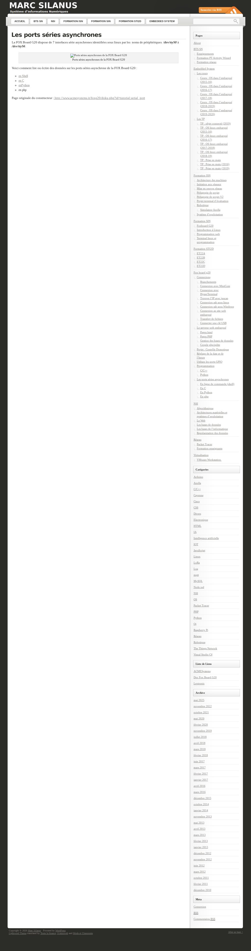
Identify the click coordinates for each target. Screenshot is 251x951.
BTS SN (198, 49)
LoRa (197, 562)
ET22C (201, 261)
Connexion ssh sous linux (214, 302)
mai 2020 (199, 718)
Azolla (197, 483)
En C (203, 388)
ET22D (201, 265)
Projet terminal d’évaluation (212, 200)
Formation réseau (206, 62)
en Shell (23, 76)
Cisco (197, 501)
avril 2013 (199, 828)
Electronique (201, 519)
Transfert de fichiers (211, 318)
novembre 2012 (203, 859)
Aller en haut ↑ (235, 932)
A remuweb (62, 933)
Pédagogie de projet (208, 192)
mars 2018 (200, 749)
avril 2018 (199, 742)
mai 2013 (199, 822)
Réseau (197, 439)
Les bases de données (209, 424)
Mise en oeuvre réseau (209, 188)
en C (21, 80)
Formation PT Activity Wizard (214, 57)
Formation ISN (202, 175)
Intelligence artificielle (206, 538)
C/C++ (203, 370)
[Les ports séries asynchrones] (98, 35)
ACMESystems (202, 671)
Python (204, 374)
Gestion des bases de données (216, 340)
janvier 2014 (201, 810)
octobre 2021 (201, 712)
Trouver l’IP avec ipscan (214, 298)
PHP (196, 611)
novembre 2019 (203, 730)
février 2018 (201, 755)
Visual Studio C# (203, 654)
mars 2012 (200, 871)
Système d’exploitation (210, 214)
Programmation (205, 365)
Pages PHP (206, 336)
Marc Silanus (34, 930)
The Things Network (205, 648)
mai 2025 (199, 700)
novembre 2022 (203, 706)
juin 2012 (199, 865)
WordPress (60, 930)
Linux (197, 556)
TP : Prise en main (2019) (214, 168)
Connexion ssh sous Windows (217, 306)
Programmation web (208, 234)
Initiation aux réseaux (209, 184)
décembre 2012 (202, 853)
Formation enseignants (209, 448)
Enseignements (205, 53)
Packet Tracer (204, 444)
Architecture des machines (211, 180)
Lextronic (199, 683)
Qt (195, 623)
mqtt (196, 574)
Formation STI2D (204, 248)
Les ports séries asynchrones (213, 379)
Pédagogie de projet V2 (210, 196)
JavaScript (199, 550)
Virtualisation (201, 455)
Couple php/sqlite (210, 344)
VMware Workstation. (209, 459)
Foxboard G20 (205, 225)
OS (195, 599)
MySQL (198, 581)
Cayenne (198, 495)
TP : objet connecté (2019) (215, 123)
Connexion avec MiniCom (215, 285)
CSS (196, 507)
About (197, 42)
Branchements (208, 281)
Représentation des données (212, 433)
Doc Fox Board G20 (205, 677)
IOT (196, 544)
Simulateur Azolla (210, 209)
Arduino (198, 476)
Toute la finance (48, 933)
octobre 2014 (201, 804)
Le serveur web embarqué (211, 327)
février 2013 (201, 841)
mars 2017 (200, 767)
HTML (197, 525)
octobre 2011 (201, 877)
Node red (199, 587)
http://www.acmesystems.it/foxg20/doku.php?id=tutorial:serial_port (99, 98)
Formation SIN (202, 221)
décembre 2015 (202, 798)
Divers (197, 513)
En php (204, 396)
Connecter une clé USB (213, 322)
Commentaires (204, 918)
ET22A (201, 253)
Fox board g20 (202, 272)
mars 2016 (200, 791)
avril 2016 (199, 785)
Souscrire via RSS (211, 9)
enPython (24, 85)
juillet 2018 (200, 736)
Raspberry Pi (201, 630)
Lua (196, 568)
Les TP (201, 118)
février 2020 (201, 724)
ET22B (201, 257)
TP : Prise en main (210, 160)
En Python (206, 392)
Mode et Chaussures (83, 933)
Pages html (206, 332)
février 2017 (201, 773)
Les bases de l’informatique (212, 428)
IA (195, 532)
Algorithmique (205, 408)
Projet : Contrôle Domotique (213, 349)
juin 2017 (199, 761)
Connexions (203, 277)
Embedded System (204, 68)
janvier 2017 (201, 779)
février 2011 (201, 883)
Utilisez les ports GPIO (209, 361)
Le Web (201, 420)
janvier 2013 (201, 847)
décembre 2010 (202, 890)
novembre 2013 (203, 816)
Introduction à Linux (209, 229)
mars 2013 (200, 834)
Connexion (200, 906)
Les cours (202, 73)
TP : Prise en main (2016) (214, 164)
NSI (196, 403)
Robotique (203, 205)
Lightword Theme (17, 933)
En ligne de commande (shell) (217, 384)
